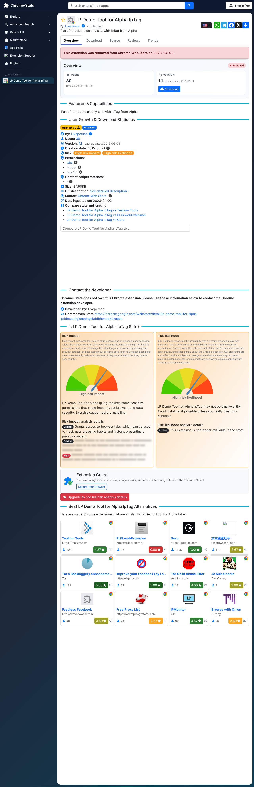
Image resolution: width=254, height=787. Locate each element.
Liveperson (72, 26)
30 (78, 139)
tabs (69, 162)
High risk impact (87, 153)
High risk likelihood (118, 153)
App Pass (16, 47)
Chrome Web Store (92, 196)
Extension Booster (22, 55)
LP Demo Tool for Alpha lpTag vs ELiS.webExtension (106, 215)
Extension (96, 26)
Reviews (134, 40)
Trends (153, 40)
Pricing (15, 63)
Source (114, 40)
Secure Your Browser (91, 486)
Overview (71, 40)
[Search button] (189, 5)
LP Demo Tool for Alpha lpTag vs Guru (95, 220)
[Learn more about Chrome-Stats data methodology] (110, 196)
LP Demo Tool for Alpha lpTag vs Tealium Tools (102, 210)
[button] (239, 5)
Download (94, 40)
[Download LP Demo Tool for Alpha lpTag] (201, 83)
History (15, 74)
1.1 (80, 143)
